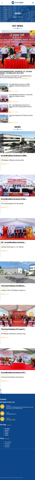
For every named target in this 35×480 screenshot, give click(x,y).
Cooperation (7, 443)
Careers (6, 433)
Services (7, 430)
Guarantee (7, 445)
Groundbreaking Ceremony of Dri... (13, 372)
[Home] (17, 3)
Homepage (7, 428)
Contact (6, 435)
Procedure (7, 446)
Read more (25, 78)
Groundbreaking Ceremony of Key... (14, 199)
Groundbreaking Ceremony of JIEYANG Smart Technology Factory (16, 72)
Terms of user (8, 442)
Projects (7, 431)
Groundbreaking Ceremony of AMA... (14, 155)
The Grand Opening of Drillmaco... (13, 286)
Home (15, 17)
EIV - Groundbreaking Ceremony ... (13, 242)
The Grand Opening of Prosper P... (13, 329)
